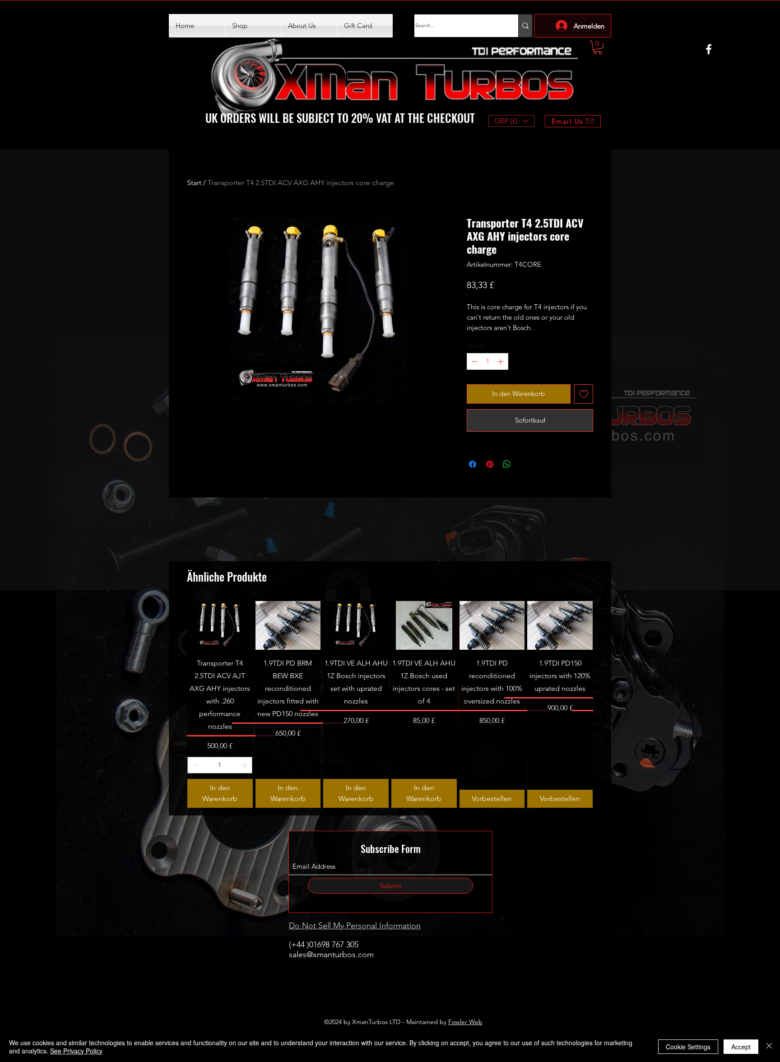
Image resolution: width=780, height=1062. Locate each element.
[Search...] (525, 25)
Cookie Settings (688, 1046)
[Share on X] (524, 464)
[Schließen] (769, 1047)
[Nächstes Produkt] (605, 704)
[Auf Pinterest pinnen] (489, 464)
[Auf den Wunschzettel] (584, 394)
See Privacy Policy (76, 1050)
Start (194, 182)
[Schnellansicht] (220, 625)
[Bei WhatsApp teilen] (506, 464)
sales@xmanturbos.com (331, 955)
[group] (390, 704)
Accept (741, 1046)
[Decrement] (473, 361)
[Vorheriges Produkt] (174, 704)
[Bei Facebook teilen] (472, 464)
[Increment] (501, 361)
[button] (598, 47)
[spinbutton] (487, 361)
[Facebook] (708, 49)
